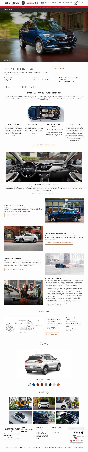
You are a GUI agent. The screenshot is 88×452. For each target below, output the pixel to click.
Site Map (31, 447)
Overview (67, 10)
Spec (72, 10)
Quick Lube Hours (27, 429)
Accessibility (15, 447)
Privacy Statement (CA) (42, 437)
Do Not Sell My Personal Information (45, 447)
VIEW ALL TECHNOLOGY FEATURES (44, 194)
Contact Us (8, 447)
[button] (17, 7)
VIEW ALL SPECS (52, 334)
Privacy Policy (24, 447)
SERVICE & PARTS (56, 427)
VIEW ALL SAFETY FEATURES (15, 269)
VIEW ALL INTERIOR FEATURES (44, 145)
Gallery (76, 10)
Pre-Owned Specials (41, 433)
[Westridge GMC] (11, 3)
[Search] (69, 428)
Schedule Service (55, 429)
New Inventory (39, 429)
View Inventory (59, 68)
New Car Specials (40, 432)
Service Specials (55, 432)
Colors (81, 10)
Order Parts (54, 431)
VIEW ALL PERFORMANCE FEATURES (59, 242)
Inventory (39, 427)
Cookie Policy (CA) (42, 435)
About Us (24, 427)
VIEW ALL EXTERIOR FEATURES (16, 215)
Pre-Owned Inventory (41, 431)
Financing (24, 431)
